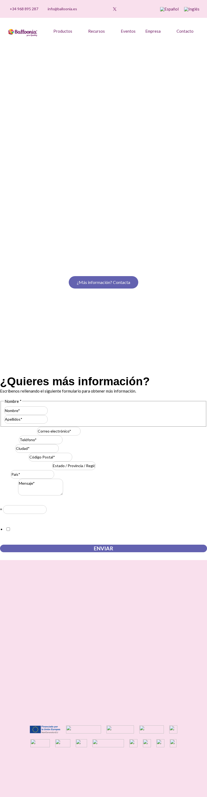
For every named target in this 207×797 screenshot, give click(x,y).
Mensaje (9, 493)
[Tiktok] (89, 8)
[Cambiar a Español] (169, 9)
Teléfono (9, 439)
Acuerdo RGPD (15, 517)
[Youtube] (106, 8)
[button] (145, 9)
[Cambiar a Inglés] (191, 9)
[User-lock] (131, 8)
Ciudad (7, 448)
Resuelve (9, 501)
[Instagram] (98, 8)
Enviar (103, 548)
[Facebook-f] (123, 8)
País (5, 474)
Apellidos (56, 419)
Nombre (55, 410)
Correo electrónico (18, 430)
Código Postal (14, 456)
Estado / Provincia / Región (26, 465)
